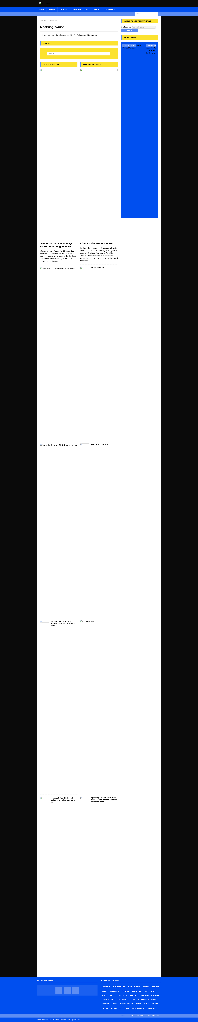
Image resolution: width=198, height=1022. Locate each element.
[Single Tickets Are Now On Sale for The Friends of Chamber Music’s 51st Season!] (133, 130)
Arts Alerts (109, 9)
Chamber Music (119, 987)
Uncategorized (138, 1008)
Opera (138, 1004)
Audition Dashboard (137, 1015)
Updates (63, 9)
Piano (146, 1004)
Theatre (155, 1004)
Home (41, 9)
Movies (114, 1004)
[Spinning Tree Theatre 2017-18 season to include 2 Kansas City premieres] (84, 882)
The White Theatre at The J (112, 1008)
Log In (123, 1015)
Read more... (53, 261)
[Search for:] (146, 14)
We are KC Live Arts (99, 444)
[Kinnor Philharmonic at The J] (99, 155)
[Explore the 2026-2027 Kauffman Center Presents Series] (44, 706)
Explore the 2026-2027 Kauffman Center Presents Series (63, 623)
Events (52, 9)
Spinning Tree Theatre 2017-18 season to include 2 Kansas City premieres (104, 800)
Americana (106, 987)
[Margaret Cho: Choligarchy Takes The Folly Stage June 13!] (44, 883)
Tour (127, 1008)
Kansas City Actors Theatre (127, 995)
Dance (104, 991)
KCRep (133, 1000)
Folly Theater (149, 991)
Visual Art (151, 1008)
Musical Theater (126, 1004)
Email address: (126, 27)
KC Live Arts (123, 1000)
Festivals (125, 991)
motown (105, 1004)
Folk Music (136, 991)
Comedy (146, 987)
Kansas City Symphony (150, 995)
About (97, 9)
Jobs (87, 9)
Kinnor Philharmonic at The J (97, 243)
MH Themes (77, 1020)
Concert (155, 987)
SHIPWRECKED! (97, 268)
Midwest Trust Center (147, 1000)
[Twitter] (67, 990)
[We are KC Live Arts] (84, 529)
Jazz (112, 995)
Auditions (76, 9)
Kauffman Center (108, 1000)
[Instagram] (75, 990)
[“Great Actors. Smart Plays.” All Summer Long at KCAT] (58, 155)
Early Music (114, 991)
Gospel (104, 995)
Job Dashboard (153, 1015)
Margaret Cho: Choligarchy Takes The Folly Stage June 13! (63, 800)
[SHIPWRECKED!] (84, 353)
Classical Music (134, 987)
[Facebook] (58, 990)
